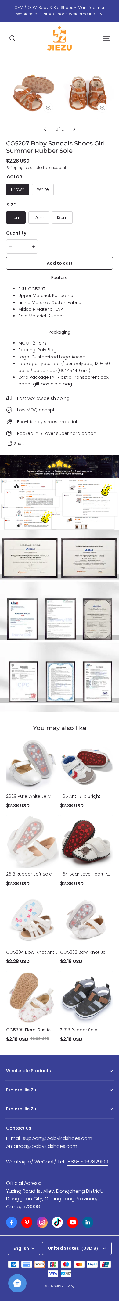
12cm (38, 217)
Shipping (14, 167)
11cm (16, 217)
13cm (62, 217)
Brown (17, 189)
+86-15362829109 (87, 1161)
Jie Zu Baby (65, 1286)
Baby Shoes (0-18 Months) (30, 1080)
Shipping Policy (20, 1118)
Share (19, 443)
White (43, 189)
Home (11, 1099)
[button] (12, 38)
